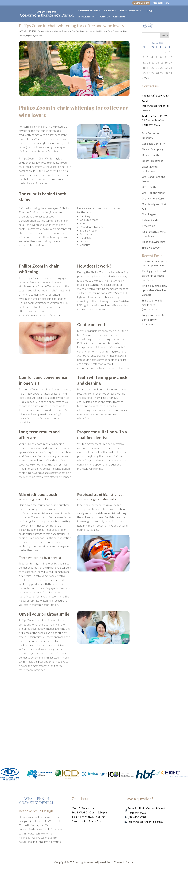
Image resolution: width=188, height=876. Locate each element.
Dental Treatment (63, 31)
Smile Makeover (151, 247)
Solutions (109, 11)
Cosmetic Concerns (88, 11)
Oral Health (149, 186)
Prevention (117, 31)
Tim (23, 31)
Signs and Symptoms (153, 241)
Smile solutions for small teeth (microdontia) (153, 305)
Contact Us (119, 17)
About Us (105, 17)
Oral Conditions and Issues (83, 31)
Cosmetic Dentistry (46, 31)
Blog (149, 11)
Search (165, 35)
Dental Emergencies (130, 11)
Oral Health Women (153, 192)
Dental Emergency (153, 149)
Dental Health (150, 155)
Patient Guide (150, 220)
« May (145, 77)
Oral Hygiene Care (104, 31)
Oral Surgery (149, 214)
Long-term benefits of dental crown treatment (154, 319)
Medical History (161, 3)
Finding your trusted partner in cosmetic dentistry (154, 276)
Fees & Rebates (86, 17)
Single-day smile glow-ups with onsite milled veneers (155, 290)
